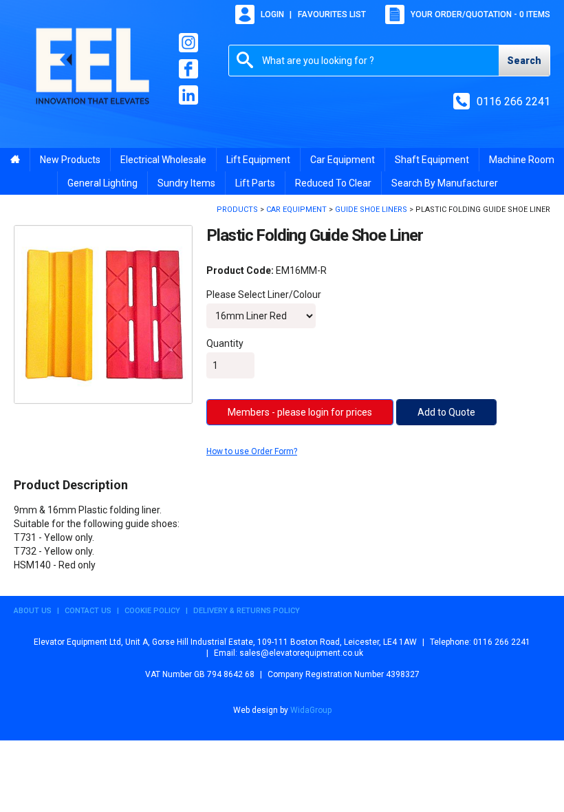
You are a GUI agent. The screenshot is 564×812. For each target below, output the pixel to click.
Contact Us (88, 610)
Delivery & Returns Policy (246, 610)
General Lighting (102, 183)
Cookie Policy (152, 610)
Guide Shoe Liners (371, 209)
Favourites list (332, 14)
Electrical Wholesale (163, 159)
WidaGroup (311, 710)
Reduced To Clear (333, 183)
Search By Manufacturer (444, 183)
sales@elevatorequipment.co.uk (301, 653)
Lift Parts (255, 183)
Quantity (224, 343)
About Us (33, 610)
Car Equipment (342, 159)
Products (237, 209)
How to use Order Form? (251, 451)
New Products (70, 159)
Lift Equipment (258, 159)
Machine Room (521, 159)
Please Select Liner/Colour (263, 294)
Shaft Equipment (432, 159)
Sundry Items (186, 183)
